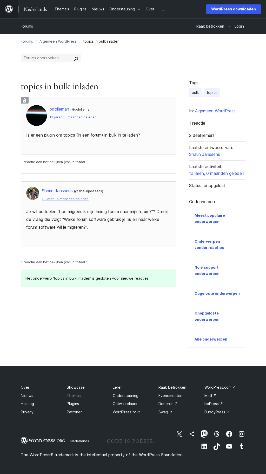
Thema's (74, 395)
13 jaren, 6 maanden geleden (73, 117)
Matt (210, 395)
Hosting (27, 403)
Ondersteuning (125, 395)
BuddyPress (217, 412)
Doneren (168, 403)
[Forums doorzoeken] (76, 58)
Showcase (76, 387)
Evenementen (170, 395)
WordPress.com (220, 387)
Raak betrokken (172, 387)
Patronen (75, 412)
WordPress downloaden (233, 9)
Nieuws (27, 395)
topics (212, 92)
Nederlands (79, 441)
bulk (195, 92)
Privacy (27, 412)
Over (25, 387)
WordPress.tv (126, 412)
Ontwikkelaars (125, 403)
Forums (27, 26)
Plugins (73, 403)
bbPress (213, 403)
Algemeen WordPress (58, 41)
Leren (118, 387)
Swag (165, 412)
